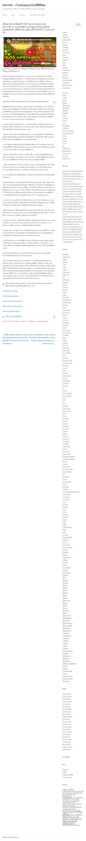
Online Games (66, 376)
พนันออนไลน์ (66, 557)
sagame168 (65, 451)
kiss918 (64, 141)
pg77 (63, 401)
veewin (64, 520)
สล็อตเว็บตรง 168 (67, 623)
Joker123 (65, 345)
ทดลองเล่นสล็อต (67, 537)
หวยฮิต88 (65, 641)
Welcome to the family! (38, 15)
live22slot (65, 358)
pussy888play (75, 801)
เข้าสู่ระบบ (65, 770)
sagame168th (66, 40)
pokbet (64, 434)
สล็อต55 (64, 585)
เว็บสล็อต (65, 669)
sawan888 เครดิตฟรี (68, 456)
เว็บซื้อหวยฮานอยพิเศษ (69, 664)
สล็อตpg (64, 605)
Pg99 (63, 403)
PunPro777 (65, 439)
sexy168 (64, 464)
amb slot (65, 287)
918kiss (64, 32)
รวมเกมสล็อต (66, 568)
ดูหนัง (64, 65)
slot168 (64, 479)
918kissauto (66, 272)
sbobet (64, 461)
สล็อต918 (65, 598)
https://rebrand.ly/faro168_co (13, 301)
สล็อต (31, 321)
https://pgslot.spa (68, 133)
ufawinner (65, 517)
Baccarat (65, 290)
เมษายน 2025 (66, 734)
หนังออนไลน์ (66, 70)
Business (65, 305)
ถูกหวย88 (65, 535)
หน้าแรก (5, 15)
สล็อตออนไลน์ (66, 616)
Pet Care (65, 386)
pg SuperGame (67, 396)
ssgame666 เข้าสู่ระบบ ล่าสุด (70, 492)
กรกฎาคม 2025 (67, 727)
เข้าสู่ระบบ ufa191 (67, 651)
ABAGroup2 (66, 280)
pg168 (64, 95)
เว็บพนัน (64, 666)
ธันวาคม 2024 (66, 744)
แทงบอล (64, 674)
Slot (63, 474)
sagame (64, 449)
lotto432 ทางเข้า (67, 360)
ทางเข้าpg (65, 540)
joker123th (65, 348)
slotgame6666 (66, 482)
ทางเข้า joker (66, 153)
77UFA (64, 267)
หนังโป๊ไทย (65, 128)
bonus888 (65, 297)
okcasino (65, 373)
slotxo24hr (65, 487)
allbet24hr (65, 282)
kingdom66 (65, 350)
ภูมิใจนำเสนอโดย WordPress (11, 837)
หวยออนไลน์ (66, 88)
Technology (66, 497)
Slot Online (65, 477)
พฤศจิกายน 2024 (67, 747)
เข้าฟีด (64, 772)
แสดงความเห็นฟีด (67, 775)
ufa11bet (65, 504)
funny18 (65, 320)
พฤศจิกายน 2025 (67, 717)
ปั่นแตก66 (65, 78)
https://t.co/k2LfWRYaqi (13, 316)
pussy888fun (66, 801)
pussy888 (65, 47)
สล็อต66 (64, 103)
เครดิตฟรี (65, 653)
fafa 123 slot (66, 312)
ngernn (64, 371)
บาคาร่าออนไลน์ (67, 80)
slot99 (64, 100)
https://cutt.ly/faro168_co (11, 311)
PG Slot (64, 391)
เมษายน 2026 (66, 704)
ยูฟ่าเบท (64, 565)
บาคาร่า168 (65, 52)
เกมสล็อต (65, 648)
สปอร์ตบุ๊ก (65, 575)
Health (64, 328)
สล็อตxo (64, 608)
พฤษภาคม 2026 (67, 701)
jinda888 (65, 343)
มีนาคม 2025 (66, 737)
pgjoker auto (66, 408)
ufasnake (65, 515)
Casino (64, 307)
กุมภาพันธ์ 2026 (67, 709)
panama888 (66, 381)
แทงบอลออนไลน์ (67, 676)
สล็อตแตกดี (65, 628)
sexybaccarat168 (67, 469)
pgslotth (65, 431)
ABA (63, 277)
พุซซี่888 (64, 560)
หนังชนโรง (65, 37)
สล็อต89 (64, 595)
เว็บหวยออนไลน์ (67, 671)
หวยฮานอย (65, 638)
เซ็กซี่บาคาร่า (66, 656)
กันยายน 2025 (66, 722)
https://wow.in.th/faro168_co (13, 306)
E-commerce (66, 310)
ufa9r (64, 509)
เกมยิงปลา (65, 643)
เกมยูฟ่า (64, 646)
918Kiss (64, 270)
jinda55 (64, 98)
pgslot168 (65, 419)
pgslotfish (65, 426)
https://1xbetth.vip (68, 131)
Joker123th (65, 795)
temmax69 (65, 499)
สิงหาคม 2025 (66, 724)
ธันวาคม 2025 (66, 714)
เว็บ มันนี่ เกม (66, 661)
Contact (22, 15)
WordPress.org (67, 777)
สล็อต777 (65, 590)
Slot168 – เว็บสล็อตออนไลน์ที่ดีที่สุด (24, 5)
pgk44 (64, 414)
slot (63, 146)
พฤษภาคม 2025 (67, 732)
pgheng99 (65, 57)
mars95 (64, 368)
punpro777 (65, 83)
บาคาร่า (64, 121)
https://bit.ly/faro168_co (11, 296)
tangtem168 (66, 494)
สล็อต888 (65, 110)
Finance (64, 318)
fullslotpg (65, 60)
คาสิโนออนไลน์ (67, 527)
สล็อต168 (65, 580)
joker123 (65, 35)
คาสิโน (64, 525)
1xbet (64, 264)
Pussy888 (65, 444)
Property (65, 436)
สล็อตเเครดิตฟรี (67, 626)
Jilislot (64, 338)
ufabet (64, 512)
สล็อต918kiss (66, 600)
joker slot (65, 156)
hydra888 (65, 335)
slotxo (64, 123)
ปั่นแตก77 (65, 555)
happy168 (65, 325)
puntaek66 (65, 441)
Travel (64, 502)
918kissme (65, 275)
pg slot (64, 138)
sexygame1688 (67, 472)
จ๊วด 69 (64, 530)
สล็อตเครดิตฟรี (66, 618)
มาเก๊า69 (65, 563)
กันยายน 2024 (66, 749)
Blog (13, 15)
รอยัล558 (65, 570)
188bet (64, 259)
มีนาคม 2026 (66, 706)
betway (64, 292)
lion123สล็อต (66, 353)
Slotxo (64, 484)
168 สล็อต (65, 254)
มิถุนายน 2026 (66, 699)
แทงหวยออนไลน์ (67, 679)
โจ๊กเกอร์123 (66, 158)
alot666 (64, 285)
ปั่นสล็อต (65, 550)
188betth (65, 262)
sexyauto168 (66, 467)
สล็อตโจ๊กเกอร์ (66, 631)
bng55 (64, 295)
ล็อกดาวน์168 (66, 573)
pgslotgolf (65, 429)
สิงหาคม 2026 (66, 694)
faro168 (64, 315)
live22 (64, 62)
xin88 (64, 522)
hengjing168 (66, 330)
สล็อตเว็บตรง (66, 105)
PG (63, 388)
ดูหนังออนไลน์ (66, 151)
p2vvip (64, 378)
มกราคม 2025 (66, 742)
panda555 (65, 383)
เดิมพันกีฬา (65, 658)
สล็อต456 (65, 583)
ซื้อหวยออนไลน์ (67, 85)
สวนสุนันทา (65, 633)
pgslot (32, 165)
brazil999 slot (66, 300)
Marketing (65, 366)
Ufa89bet (65, 507)
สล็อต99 (64, 603)
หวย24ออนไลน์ (67, 636)
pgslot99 (65, 424)
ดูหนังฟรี (64, 45)
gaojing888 (65, 323)
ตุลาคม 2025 (66, 719)
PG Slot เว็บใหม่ (67, 393)
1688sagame (66, 257)
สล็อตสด (64, 613)
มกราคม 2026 (66, 712)
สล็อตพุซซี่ (65, 610)
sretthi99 (65, 489)
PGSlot (17, 321)
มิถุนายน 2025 (66, 729)
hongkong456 (66, 333)
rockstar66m (66, 446)
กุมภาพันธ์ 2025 (67, 739)
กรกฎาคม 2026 (67, 696)
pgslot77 (65, 75)
